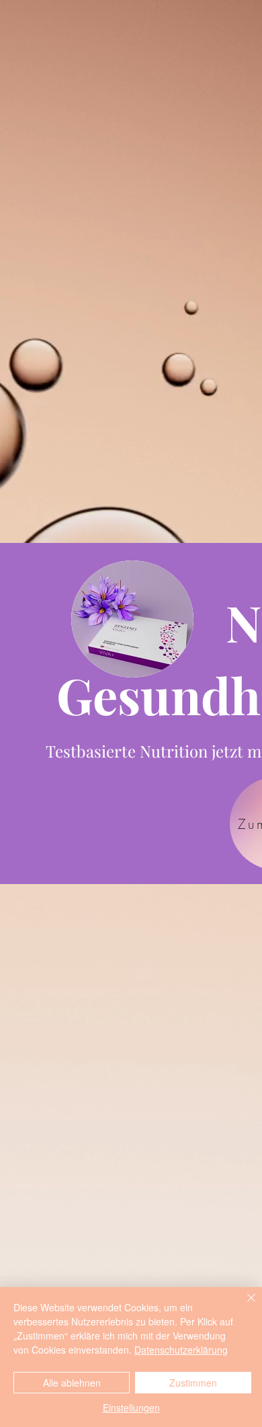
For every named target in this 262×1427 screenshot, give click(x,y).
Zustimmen (193, 1382)
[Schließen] (243, 1306)
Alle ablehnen (72, 1382)
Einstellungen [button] (131, 1407)
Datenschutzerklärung (181, 1349)
